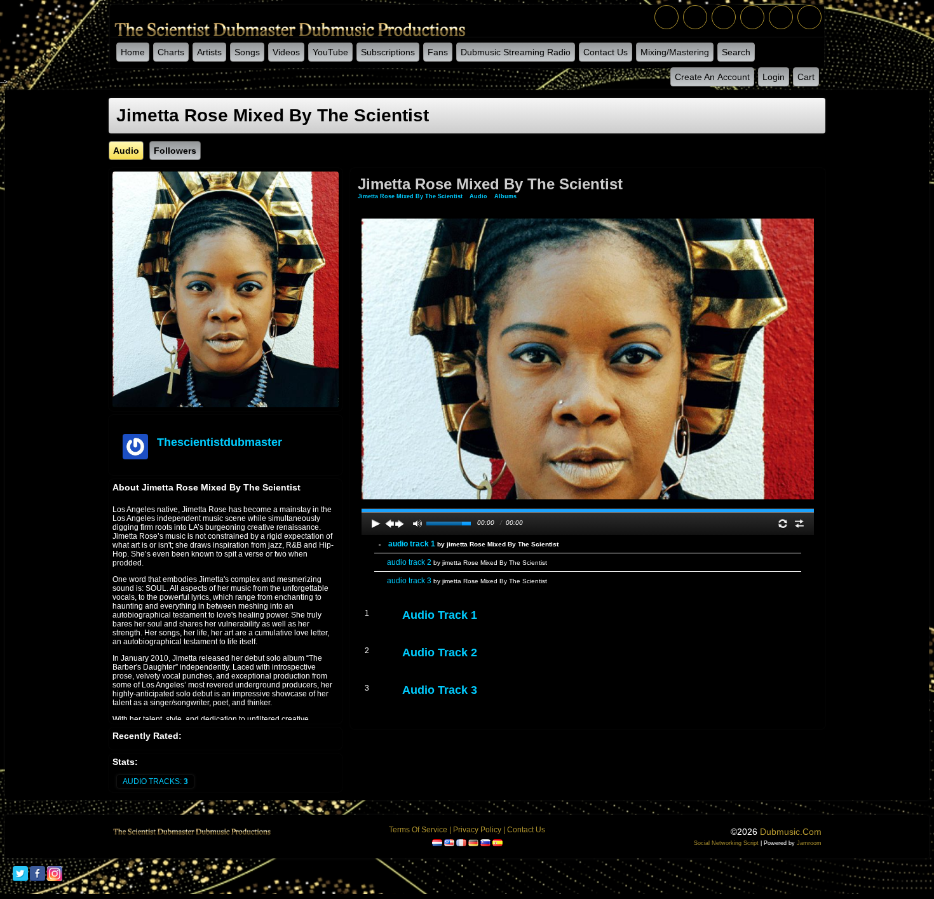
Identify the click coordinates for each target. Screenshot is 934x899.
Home (133, 52)
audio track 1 (473, 543)
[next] (400, 523)
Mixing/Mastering (674, 52)
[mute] (417, 523)
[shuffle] (799, 523)
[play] (376, 523)
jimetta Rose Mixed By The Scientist (410, 196)
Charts (171, 52)
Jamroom (809, 843)
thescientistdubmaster (219, 442)
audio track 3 (467, 580)
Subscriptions (388, 52)
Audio (478, 196)
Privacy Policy (477, 829)
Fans (438, 52)
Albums (505, 196)
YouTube (330, 52)
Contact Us (605, 52)
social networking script (726, 843)
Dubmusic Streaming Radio (516, 52)
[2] (412, 627)
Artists (209, 52)
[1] (407, 627)
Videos (286, 52)
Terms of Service (418, 829)
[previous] (389, 523)
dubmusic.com (791, 832)
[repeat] (783, 523)
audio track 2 (467, 562)
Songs (247, 52)
